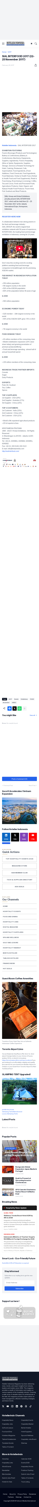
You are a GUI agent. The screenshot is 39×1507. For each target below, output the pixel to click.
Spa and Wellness (11, 937)
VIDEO (14, 702)
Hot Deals (7, 968)
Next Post (32, 785)
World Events (6, 1466)
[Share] (35, 65)
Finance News (9, 963)
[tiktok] (31, 1406)
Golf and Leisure (10, 942)
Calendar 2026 (26, 1459)
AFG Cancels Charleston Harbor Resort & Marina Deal (25, 1191)
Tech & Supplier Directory (19, 880)
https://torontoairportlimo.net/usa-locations (17, 1060)
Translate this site (8, 1443)
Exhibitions (24, 699)
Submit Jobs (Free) (27, 1474)
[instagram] (12, 1406)
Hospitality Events (12, 911)
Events (16, 699)
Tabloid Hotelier (11, 958)
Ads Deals (19, 887)
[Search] (36, 43)
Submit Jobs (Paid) (8, 1478)
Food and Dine (7, 1432)
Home (4, 52)
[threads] (26, 1406)
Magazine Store (19, 866)
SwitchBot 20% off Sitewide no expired (15, 1263)
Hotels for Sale (7, 1482)
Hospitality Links (7, 1463)
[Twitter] (14, 708)
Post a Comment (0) (19, 779)
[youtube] (8, 1406)
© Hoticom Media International (25, 1501)
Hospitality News (7, 1420)
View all (32, 715)
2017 (9, 52)
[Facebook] (9, 708)
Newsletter (6, 1470)
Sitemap (24, 1443)
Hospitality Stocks (27, 1466)
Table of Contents (27, 1478)
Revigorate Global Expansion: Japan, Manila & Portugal (26, 1169)
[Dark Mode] (31, 43)
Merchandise (6, 1474)
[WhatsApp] (19, 708)
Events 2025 (25, 1463)
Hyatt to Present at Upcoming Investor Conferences (23, 1180)
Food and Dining (10, 916)
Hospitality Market (12, 948)
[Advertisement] (19, 20)
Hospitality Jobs (10, 922)
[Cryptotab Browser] (6, 843)
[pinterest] (21, 1406)
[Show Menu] (3, 43)
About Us (12, 1494)
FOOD (32, 699)
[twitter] (3, 1406)
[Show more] (24, 708)
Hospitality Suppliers (13, 932)
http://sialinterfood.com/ (10, 451)
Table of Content (8, 1447)
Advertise (5, 1459)
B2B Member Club (20, 873)
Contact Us (27, 1497)
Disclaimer (32, 1494)
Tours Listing (25, 1482)
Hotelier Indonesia (9, 145)
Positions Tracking (27, 1470)
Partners (11, 1497)
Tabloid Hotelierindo (9, 1439)
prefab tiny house (8, 1109)
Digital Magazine (10, 927)
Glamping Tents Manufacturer (12, 1112)
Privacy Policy (22, 1494)
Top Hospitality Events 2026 (19, 859)
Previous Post (8, 785)
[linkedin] (17, 1406)
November (6, 702)
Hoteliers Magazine (8, 1435)
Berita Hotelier (10, 953)
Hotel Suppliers (26, 1432)
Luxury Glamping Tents (10, 1114)
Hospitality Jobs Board (28, 1439)
